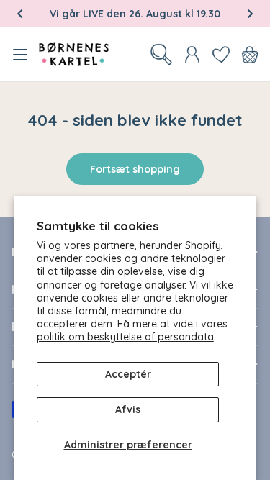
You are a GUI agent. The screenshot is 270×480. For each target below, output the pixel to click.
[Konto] (192, 54)
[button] (20, 13)
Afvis (127, 409)
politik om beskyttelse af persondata (125, 336)
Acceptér (128, 374)
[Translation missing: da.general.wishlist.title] (221, 54)
